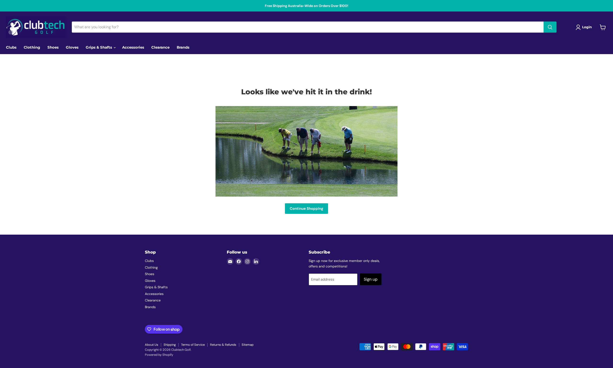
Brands (183, 47)
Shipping (170, 345)
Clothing (32, 47)
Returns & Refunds (223, 345)
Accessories (133, 47)
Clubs (11, 47)
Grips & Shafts (99, 47)
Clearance (160, 47)
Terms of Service (193, 345)
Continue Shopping (306, 208)
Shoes (53, 47)
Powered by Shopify (159, 355)
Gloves (72, 47)
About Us (151, 345)
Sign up (371, 279)
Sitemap (248, 345)
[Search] (550, 27)
